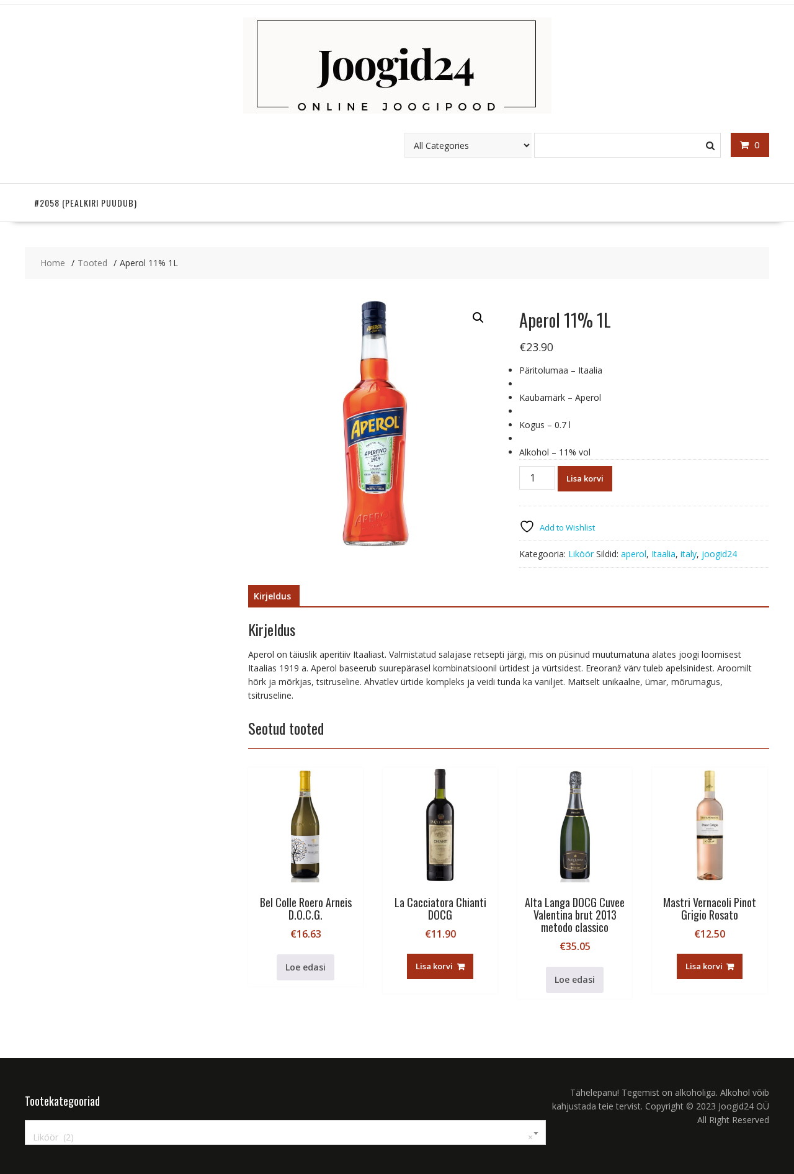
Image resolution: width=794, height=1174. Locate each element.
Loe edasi (305, 967)
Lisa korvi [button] (434, 966)
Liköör (581, 554)
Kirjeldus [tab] (272, 596)
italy (688, 554)
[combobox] (285, 1132)
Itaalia (663, 554)
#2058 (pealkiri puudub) (85, 202)
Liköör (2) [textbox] (283, 1137)
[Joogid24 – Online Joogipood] (397, 110)
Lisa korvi (585, 478)
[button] (478, 318)
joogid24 (719, 554)
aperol (633, 554)
